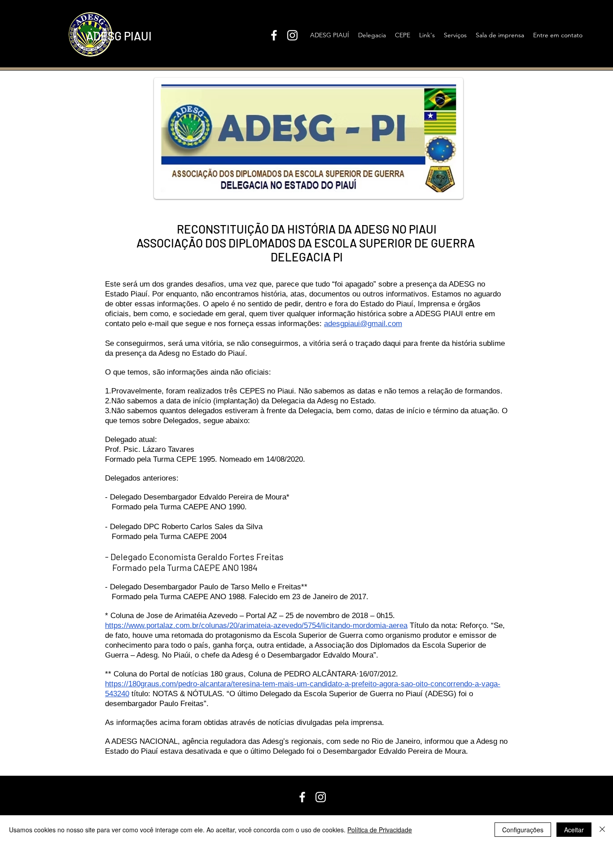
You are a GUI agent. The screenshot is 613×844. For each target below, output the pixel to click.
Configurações (522, 829)
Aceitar (574, 829)
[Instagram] (292, 35)
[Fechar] (602, 829)
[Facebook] (274, 35)
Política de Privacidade (379, 829)
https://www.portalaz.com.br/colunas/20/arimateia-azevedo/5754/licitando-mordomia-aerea (256, 625)
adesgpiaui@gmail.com (363, 323)
